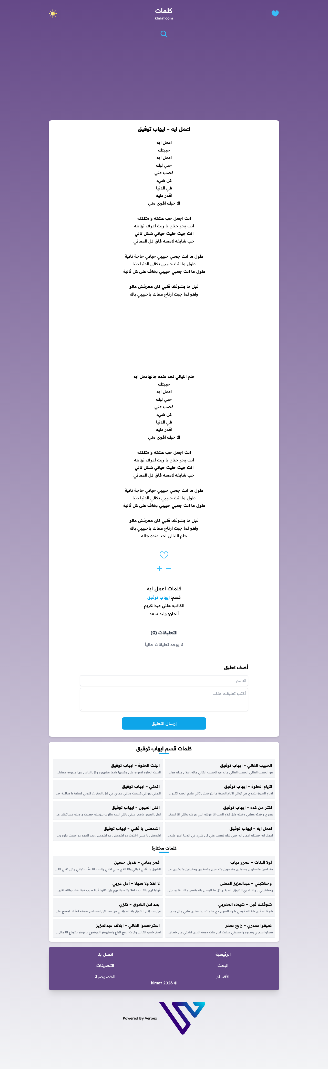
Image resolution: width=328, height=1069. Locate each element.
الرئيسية (223, 954)
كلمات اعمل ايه (164, 588)
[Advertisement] (164, 79)
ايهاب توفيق (158, 597)
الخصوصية (105, 976)
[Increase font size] (159, 568)
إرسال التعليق (164, 723)
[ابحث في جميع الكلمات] (164, 34)
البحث (223, 965)
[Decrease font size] (169, 568)
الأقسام (223, 976)
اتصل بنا (105, 954)
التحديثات (105, 965)
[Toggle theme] (53, 13)
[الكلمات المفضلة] (275, 13)
